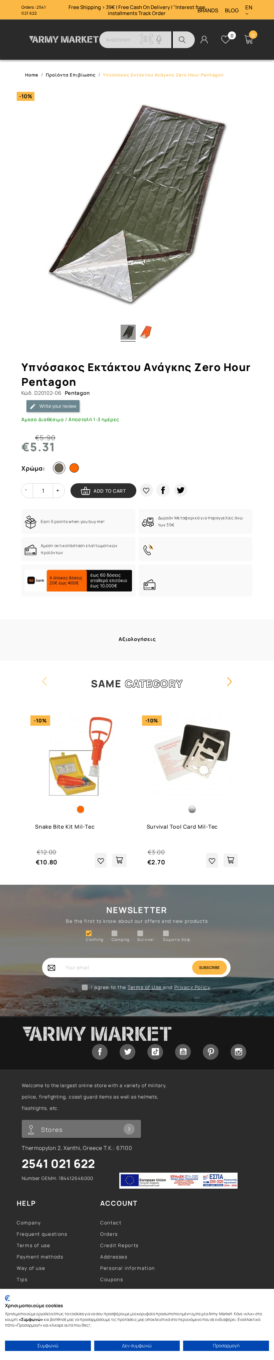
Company (29, 1222)
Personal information (127, 1268)
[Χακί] (60, 469)
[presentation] (44, 688)
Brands (207, 11)
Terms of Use (145, 987)
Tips (22, 1279)
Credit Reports (119, 1245)
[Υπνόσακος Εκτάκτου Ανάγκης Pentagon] (128, 333)
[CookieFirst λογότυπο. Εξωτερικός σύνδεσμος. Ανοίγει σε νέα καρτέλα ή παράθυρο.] (7, 1298)
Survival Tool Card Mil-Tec (182, 826)
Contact (110, 1222)
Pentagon (77, 392)
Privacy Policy (192, 987)
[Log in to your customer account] (204, 39)
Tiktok (155, 1052)
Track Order (152, 13)
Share (163, 490)
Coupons (111, 1279)
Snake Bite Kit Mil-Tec (65, 826)
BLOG (232, 11)
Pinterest (211, 1052)
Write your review (57, 406)
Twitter (127, 1052)
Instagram (238, 1052)
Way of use (31, 1268)
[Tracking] (146, 42)
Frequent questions (42, 1234)
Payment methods (40, 1256)
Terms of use (33, 1245)
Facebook (100, 1052)
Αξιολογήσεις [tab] (137, 639)
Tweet (180, 490)
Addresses (114, 1256)
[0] (225, 39)
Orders (109, 1234)
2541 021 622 (33, 10)
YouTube (183, 1052)
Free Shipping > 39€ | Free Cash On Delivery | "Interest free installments (136, 10)
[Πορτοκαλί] (76, 469)
